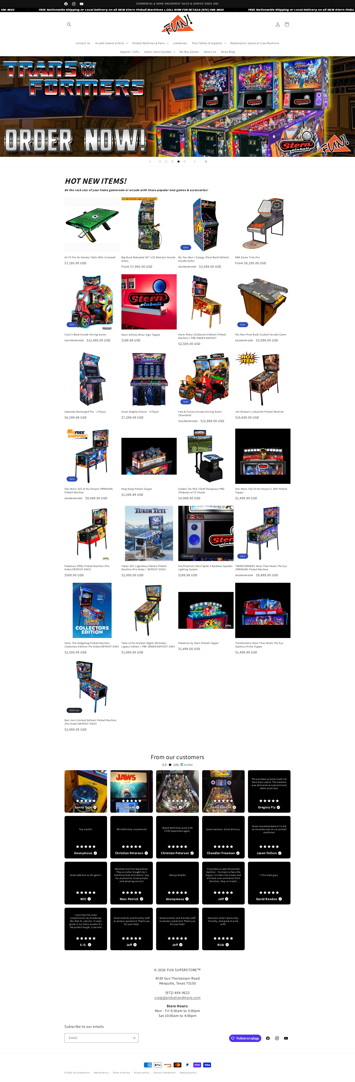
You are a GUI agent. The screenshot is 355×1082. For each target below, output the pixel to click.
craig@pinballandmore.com (177, 997)
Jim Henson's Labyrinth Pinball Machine (259, 411)
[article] (86, 791)
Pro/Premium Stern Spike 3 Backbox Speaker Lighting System (205, 568)
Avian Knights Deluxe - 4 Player (140, 411)
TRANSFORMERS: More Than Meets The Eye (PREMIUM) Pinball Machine (261, 568)
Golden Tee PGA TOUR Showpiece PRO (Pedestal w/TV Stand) (201, 490)
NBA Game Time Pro (247, 257)
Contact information (164, 1072)
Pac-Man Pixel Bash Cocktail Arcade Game (260, 334)
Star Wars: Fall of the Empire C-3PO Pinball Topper (261, 490)
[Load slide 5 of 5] (185, 161)
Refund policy (101, 1072)
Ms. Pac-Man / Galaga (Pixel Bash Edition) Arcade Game (203, 259)
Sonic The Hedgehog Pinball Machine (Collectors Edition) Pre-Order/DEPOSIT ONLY (92, 644)
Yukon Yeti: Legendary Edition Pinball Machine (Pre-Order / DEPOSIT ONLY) (143, 568)
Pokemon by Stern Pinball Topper (198, 643)
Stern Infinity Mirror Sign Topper (140, 334)
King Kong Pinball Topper (136, 489)
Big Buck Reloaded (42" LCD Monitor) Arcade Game (148, 259)
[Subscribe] (133, 1038)
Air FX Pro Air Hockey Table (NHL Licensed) (90, 257)
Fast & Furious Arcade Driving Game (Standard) (200, 413)
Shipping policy (188, 1072)
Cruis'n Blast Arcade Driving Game (85, 334)
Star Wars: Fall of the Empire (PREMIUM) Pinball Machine (89, 490)
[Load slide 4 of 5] (178, 161)
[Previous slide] (149, 161)
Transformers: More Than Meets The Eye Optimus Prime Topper (259, 644)
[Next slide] (194, 161)
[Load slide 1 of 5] (160, 161)
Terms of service (121, 1072)
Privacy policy (141, 1072)
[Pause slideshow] (205, 161)
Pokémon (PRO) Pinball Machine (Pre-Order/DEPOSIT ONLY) (87, 568)
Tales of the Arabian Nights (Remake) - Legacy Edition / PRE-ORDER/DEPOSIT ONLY (148, 644)
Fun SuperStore (81, 1072)
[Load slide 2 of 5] (166, 161)
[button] (69, 24)
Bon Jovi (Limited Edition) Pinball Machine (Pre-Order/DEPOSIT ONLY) (90, 722)
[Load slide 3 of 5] (172, 161)
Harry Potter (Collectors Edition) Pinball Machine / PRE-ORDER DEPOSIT (202, 336)
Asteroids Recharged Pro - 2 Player (85, 411)
